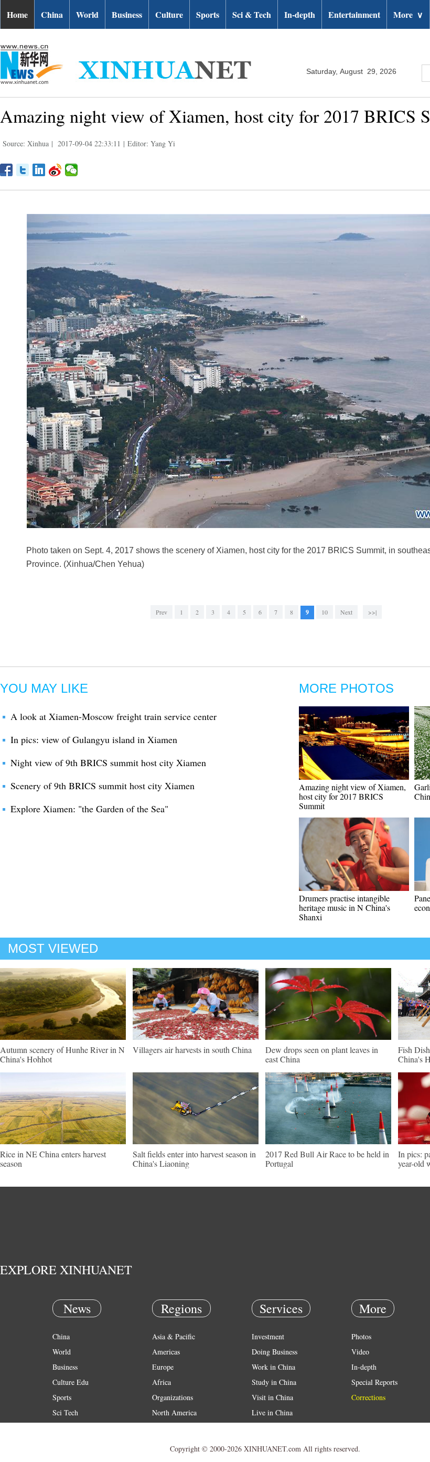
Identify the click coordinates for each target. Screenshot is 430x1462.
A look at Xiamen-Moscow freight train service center (113, 716)
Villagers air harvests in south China (192, 1049)
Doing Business (274, 1352)
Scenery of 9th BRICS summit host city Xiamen (102, 785)
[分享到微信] (71, 170)
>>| (372, 612)
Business (127, 14)
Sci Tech (65, 1412)
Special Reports (374, 1382)
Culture (169, 14)
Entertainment (354, 14)
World (87, 14)
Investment (268, 1336)
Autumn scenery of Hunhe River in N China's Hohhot (62, 1054)
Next (346, 612)
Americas (166, 1352)
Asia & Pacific (173, 1336)
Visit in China (272, 1397)
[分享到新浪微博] (55, 170)
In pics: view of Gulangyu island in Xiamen (93, 739)
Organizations (172, 1397)
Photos (361, 1336)
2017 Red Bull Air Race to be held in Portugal (327, 1158)
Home (17, 14)
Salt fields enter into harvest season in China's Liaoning (194, 1158)
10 (324, 612)
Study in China (274, 1382)
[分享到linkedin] (39, 170)
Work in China (273, 1367)
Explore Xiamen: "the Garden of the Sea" (89, 808)
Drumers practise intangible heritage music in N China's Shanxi (344, 907)
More (408, 14)
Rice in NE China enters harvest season (53, 1158)
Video (360, 1352)
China (52, 14)
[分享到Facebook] (6, 170)
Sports (207, 14)
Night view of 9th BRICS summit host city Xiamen (108, 762)
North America (174, 1412)
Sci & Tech (251, 14)
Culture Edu (70, 1382)
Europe (163, 1367)
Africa (161, 1382)
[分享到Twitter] (22, 170)
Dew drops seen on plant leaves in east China (321, 1054)
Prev (161, 612)
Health (62, 1428)
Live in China (272, 1412)
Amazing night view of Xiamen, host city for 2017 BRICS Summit (352, 796)
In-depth (299, 14)
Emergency (268, 1428)
